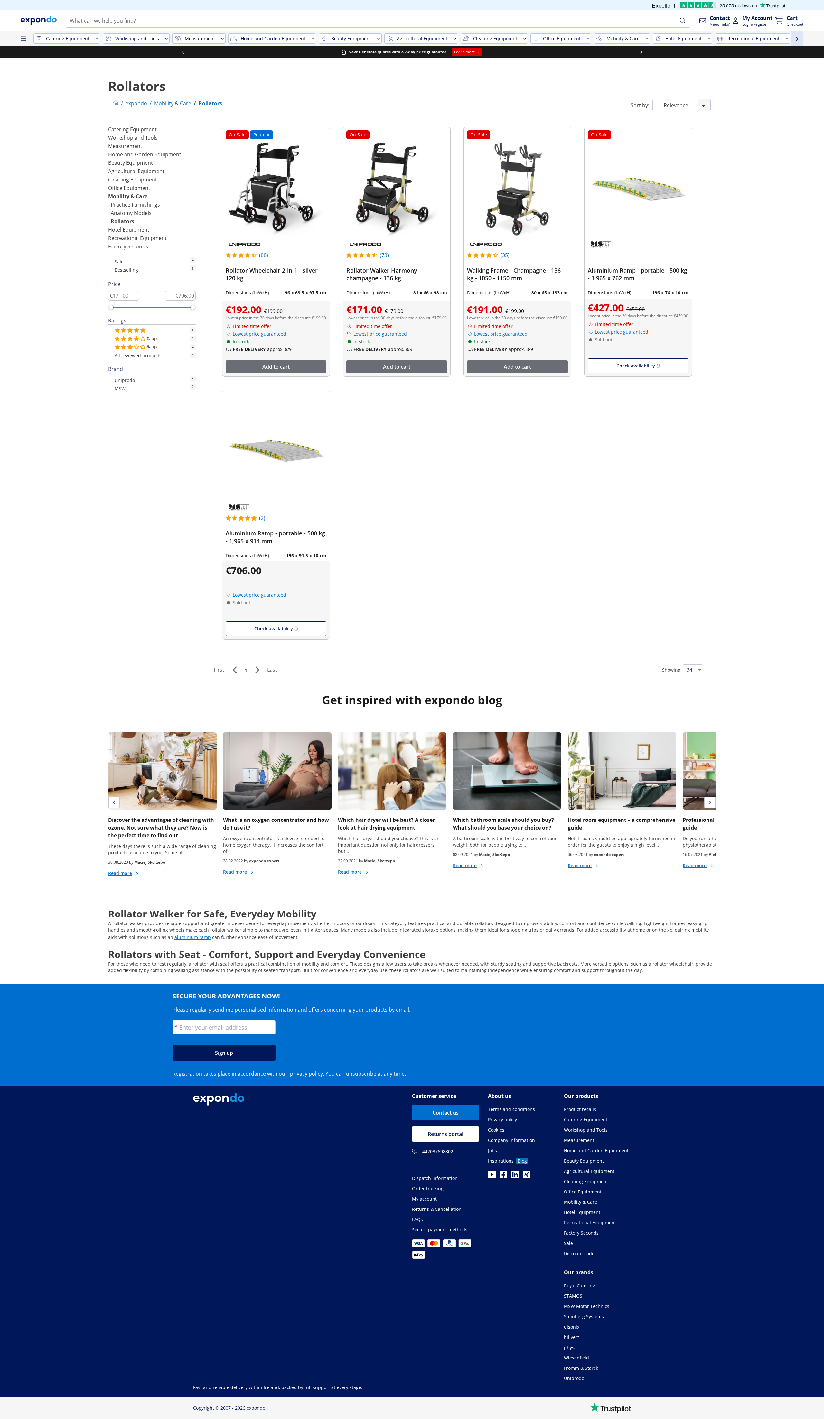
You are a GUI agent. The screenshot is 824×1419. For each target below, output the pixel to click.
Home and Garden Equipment (144, 154)
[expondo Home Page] (115, 103)
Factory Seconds (128, 246)
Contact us (446, 1112)
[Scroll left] (182, 52)
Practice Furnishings (135, 204)
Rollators (122, 221)
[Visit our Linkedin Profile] (515, 1176)
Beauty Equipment (130, 162)
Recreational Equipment (137, 238)
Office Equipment (129, 187)
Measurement (125, 146)
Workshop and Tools (133, 137)
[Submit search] (682, 21)
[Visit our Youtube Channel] (492, 1176)
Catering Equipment (132, 129)
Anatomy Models (131, 213)
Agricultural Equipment (136, 171)
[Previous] (234, 670)
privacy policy (306, 1073)
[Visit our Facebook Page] (503, 1176)
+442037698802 (436, 1151)
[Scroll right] (641, 52)
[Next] (257, 670)
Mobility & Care (127, 196)
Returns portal (445, 1133)
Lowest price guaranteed (259, 334)
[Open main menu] (23, 38)
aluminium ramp (192, 937)
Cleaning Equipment (132, 179)
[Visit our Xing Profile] (526, 1176)
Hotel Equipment (128, 229)
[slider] (111, 307)
